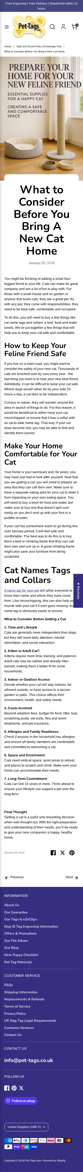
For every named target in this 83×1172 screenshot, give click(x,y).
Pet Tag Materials (18, 962)
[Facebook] (6, 1088)
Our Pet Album (16, 940)
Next (70, 877)
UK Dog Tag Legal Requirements (30, 1020)
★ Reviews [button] (78, 590)
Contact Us (12, 1035)
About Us (11, 905)
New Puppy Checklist (21, 955)
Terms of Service (17, 1006)
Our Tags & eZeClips (20, 919)
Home (7, 46)
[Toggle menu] (6, 26)
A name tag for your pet (21, 590)
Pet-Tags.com (33, 1160)
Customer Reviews (19, 1028)
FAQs (8, 985)
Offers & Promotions (20, 933)
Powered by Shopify (54, 1160)
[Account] (63, 25)
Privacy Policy (15, 1013)
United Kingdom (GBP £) (24, 1127)
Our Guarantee (16, 912)
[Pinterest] (14, 1088)
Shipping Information (20, 992)
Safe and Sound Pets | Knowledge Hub (39, 46)
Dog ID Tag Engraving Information (31, 926)
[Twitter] (21, 1088)
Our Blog (11, 947)
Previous (16, 877)
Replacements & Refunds (24, 999)
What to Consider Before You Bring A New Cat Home (34, 51)
